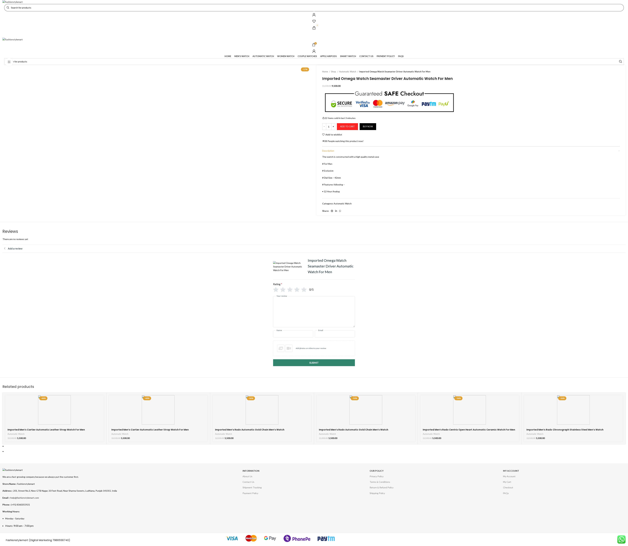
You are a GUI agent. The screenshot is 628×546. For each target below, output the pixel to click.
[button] (314, 348)
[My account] (314, 14)
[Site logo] (12, 1)
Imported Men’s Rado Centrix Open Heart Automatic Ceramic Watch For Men (469, 429)
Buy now (368, 126)
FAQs (506, 493)
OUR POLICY (377, 470)
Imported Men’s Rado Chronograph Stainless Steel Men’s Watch (564, 429)
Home (325, 71)
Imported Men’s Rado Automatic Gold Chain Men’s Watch (249, 429)
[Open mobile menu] (314, 34)
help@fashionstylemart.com (24, 497)
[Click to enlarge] (9, 62)
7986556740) (61, 540)
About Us (247, 476)
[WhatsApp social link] (340, 211)
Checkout (508, 487)
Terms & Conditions (380, 481)
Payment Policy (250, 493)
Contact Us (248, 481)
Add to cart (347, 126)
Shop (334, 71)
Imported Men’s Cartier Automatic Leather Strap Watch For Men (46, 429)
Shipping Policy (377, 493)
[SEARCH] (620, 61)
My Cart (507, 481)
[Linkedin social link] (336, 211)
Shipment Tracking (252, 487)
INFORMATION (251, 470)
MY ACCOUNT (511, 470)
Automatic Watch (348, 71)
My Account (509, 476)
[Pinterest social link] (332, 211)
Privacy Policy (377, 476)
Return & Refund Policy (381, 487)
